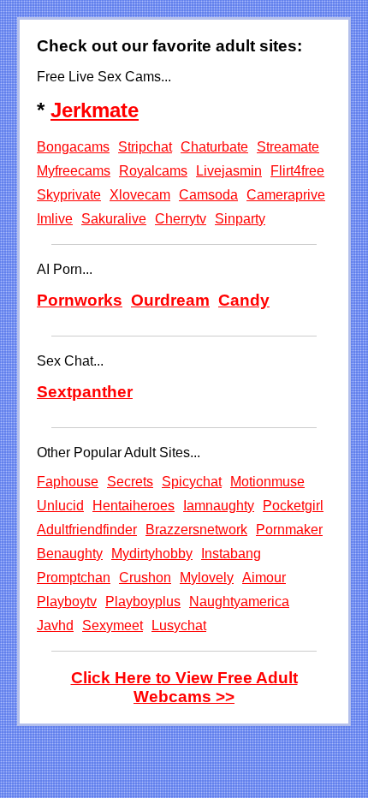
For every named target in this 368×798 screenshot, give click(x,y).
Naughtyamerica (239, 601)
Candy (244, 300)
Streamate (288, 147)
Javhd (55, 625)
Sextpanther (85, 392)
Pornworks (79, 300)
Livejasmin (229, 171)
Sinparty (240, 218)
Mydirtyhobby (152, 553)
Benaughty (70, 553)
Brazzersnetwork (196, 529)
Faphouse (67, 481)
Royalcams (153, 171)
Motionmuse (267, 481)
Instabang (231, 553)
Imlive (55, 218)
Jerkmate (94, 110)
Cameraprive (285, 195)
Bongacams (73, 147)
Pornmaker (289, 529)
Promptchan (73, 577)
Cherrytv (180, 218)
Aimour (264, 577)
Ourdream (170, 300)
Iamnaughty (218, 505)
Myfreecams (73, 171)
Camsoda (208, 195)
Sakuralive (113, 218)
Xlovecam (140, 195)
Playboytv (67, 601)
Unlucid (60, 505)
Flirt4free (297, 171)
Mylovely (207, 577)
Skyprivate (69, 195)
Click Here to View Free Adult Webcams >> (184, 687)
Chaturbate (214, 147)
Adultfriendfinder (87, 529)
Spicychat (192, 481)
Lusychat (178, 625)
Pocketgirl (293, 505)
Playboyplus (143, 601)
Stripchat (145, 147)
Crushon (145, 577)
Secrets (130, 481)
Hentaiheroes (133, 505)
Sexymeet (112, 625)
